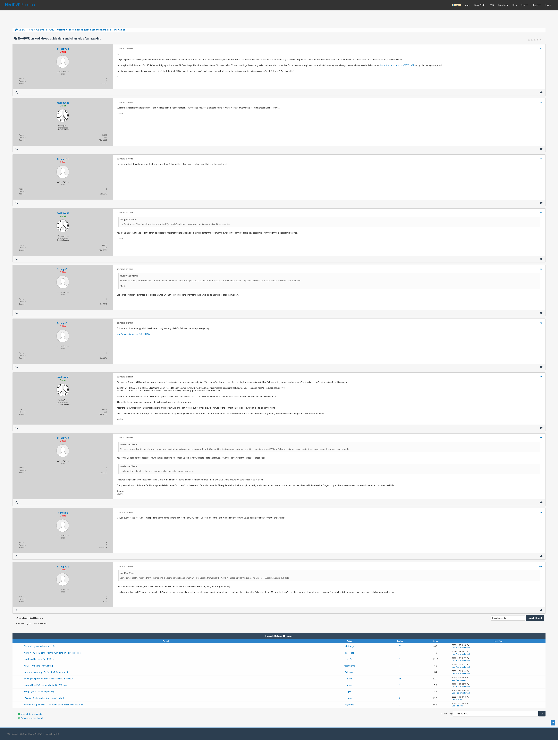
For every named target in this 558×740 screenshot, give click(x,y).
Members (503, 5)
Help (514, 5)
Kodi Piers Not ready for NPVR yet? (40, 659)
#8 (541, 438)
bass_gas (349, 653)
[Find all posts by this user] (17, 92)
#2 (541, 103)
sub (461, 706)
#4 (541, 213)
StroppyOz (63, 48)
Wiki (492, 5)
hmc (350, 698)
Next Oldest (22, 618)
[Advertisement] (279, 18)
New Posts (479, 5)
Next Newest (35, 618)
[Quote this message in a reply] (541, 92)
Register (537, 5)
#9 (541, 513)
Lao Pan (349, 659)
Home (467, 5)
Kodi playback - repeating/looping (39, 691)
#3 (541, 159)
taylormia (349, 705)
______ (456, 5)
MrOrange (349, 646)
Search (524, 5)
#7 (541, 377)
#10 (540, 566)
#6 (541, 323)
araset (350, 679)
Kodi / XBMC (48, 29)
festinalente (349, 666)
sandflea (63, 512)
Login (548, 5)
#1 (541, 49)
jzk (349, 691)
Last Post (455, 648)
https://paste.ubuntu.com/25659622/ (397, 65)
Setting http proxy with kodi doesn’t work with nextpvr (48, 679)
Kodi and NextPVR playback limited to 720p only (45, 685)
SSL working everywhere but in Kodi (40, 646)
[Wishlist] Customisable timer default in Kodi (44, 698)
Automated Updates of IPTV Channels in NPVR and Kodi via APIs (53, 705)
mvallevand (63, 102)
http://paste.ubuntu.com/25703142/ (133, 334)
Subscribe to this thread (32, 718)
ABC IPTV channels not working (38, 666)
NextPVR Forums (20, 4)
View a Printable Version (32, 714)
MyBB (56, 734)
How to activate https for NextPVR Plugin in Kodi (46, 672)
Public (38, 29)
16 (400, 679)
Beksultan (349, 672)
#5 (541, 269)
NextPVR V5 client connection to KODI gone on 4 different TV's (52, 653)
